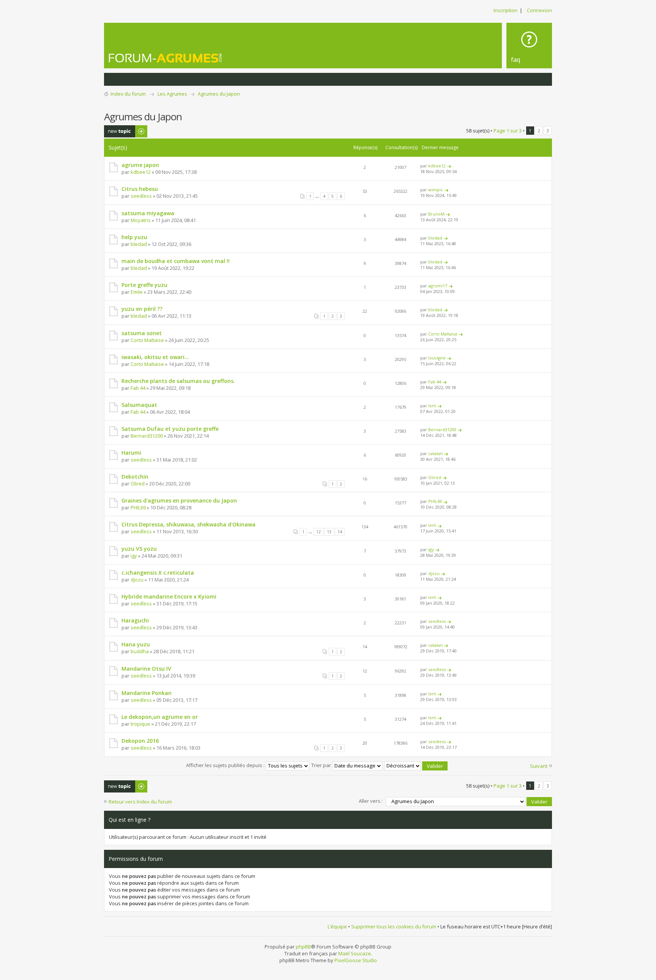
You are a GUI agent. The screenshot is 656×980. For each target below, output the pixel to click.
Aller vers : (371, 800)
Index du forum (128, 93)
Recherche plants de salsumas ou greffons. (178, 380)
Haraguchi (135, 620)
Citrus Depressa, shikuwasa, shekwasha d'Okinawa (188, 524)
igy (134, 555)
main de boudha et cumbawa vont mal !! (175, 261)
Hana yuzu (135, 644)
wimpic (435, 189)
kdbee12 (141, 172)
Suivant (538, 766)
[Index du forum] (165, 58)
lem (432, 405)
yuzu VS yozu (139, 548)
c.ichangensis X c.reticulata (157, 572)
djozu (137, 579)
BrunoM (436, 214)
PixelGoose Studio (355, 960)
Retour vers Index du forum (140, 801)
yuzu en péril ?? (141, 308)
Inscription (505, 10)
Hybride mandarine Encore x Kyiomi (168, 596)
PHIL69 (138, 507)
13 (329, 531)
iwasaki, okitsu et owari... (155, 357)
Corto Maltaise (147, 340)
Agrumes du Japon (219, 93)
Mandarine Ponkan (146, 692)
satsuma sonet (141, 333)
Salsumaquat (139, 404)
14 (339, 531)
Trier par (321, 765)
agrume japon (140, 165)
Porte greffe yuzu (144, 284)
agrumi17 (437, 285)
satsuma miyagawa (147, 213)
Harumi (131, 452)
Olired (138, 483)
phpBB (303, 946)
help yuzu (134, 237)
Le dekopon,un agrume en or (159, 716)
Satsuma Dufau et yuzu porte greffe (170, 428)
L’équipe (337, 926)
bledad (139, 244)
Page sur (508, 130)
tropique (140, 723)
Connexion (539, 10)
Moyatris (141, 220)
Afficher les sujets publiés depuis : (226, 765)
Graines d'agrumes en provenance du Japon (179, 500)
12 (318, 531)
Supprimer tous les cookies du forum (393, 926)
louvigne (437, 358)
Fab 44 (138, 387)
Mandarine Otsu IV (146, 668)
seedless (141, 195)
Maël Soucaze (354, 953)
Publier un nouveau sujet (120, 131)
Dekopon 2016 (140, 740)
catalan (435, 453)
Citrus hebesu (139, 188)
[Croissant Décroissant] (416, 765)
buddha (140, 651)
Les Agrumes (172, 93)
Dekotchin (134, 476)
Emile (137, 291)
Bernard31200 (147, 435)
